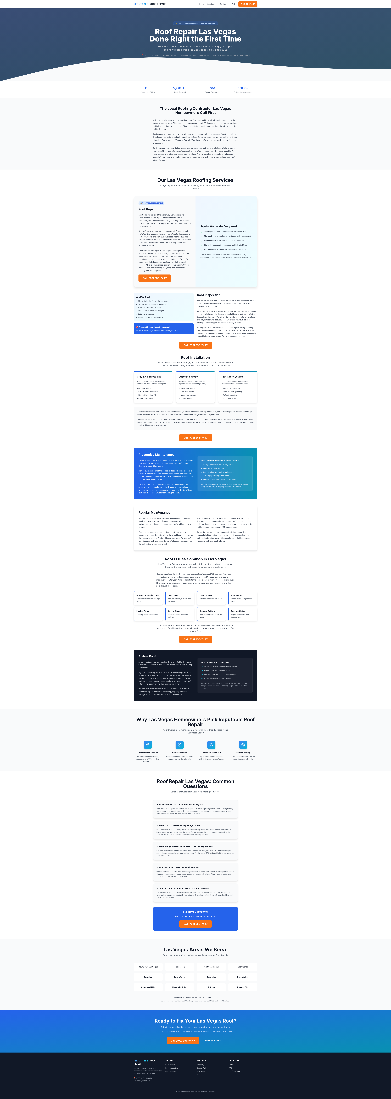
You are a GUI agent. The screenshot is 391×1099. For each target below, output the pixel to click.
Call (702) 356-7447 (155, 278)
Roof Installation (171, 1071)
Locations (211, 4)
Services (223, 4)
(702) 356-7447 (248, 4)
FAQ (233, 4)
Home (201, 4)
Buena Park (201, 1068)
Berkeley (200, 1065)
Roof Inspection (171, 1068)
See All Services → (212, 1040)
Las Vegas (201, 1071)
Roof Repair (170, 1065)
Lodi (198, 1074)
